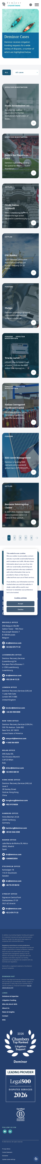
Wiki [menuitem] (4, 1020)
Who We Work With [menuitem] (9, 1004)
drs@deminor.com (13, 643)
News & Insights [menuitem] (8, 1012)
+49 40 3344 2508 (13, 832)
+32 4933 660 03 (12, 772)
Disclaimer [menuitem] (5, 1155)
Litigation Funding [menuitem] (9, 1000)
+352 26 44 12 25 (12, 679)
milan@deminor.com (15, 768)
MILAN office (8, 750)
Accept (20, 604)
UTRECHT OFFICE (9, 894)
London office (9, 687)
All (6, 72)
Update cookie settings (8, 1159)
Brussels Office (10, 622)
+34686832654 (11, 858)
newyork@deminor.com (16, 738)
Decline (20, 609)
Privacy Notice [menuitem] (6, 1149)
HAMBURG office (10, 813)
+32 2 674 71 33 (12, 912)
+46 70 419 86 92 (12, 885)
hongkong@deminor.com (17, 800)
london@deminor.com (15, 708)
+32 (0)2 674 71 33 (13, 647)
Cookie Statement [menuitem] (7, 1152)
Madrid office (9, 840)
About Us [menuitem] (5, 1008)
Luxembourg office (12, 655)
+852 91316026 (12, 804)
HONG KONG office (11, 780)
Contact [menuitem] (5, 1016)
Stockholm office (11, 866)
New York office (10, 721)
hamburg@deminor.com (16, 828)
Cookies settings (20, 598)
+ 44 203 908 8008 (13, 712)
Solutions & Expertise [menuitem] (10, 996)
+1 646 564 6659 (12, 742)
